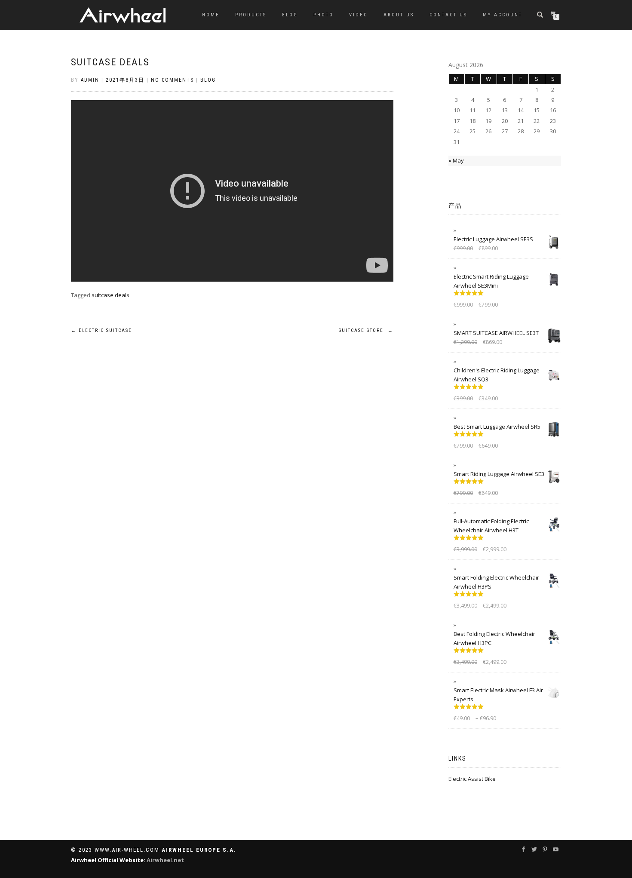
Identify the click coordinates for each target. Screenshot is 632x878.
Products (251, 15)
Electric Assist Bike (472, 779)
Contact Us (448, 15)
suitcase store (366, 330)
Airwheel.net (165, 860)
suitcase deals (110, 62)
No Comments (172, 80)
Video (358, 15)
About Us (398, 15)
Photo (323, 15)
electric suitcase (101, 330)
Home (211, 15)
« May (456, 160)
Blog (290, 15)
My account (502, 15)
